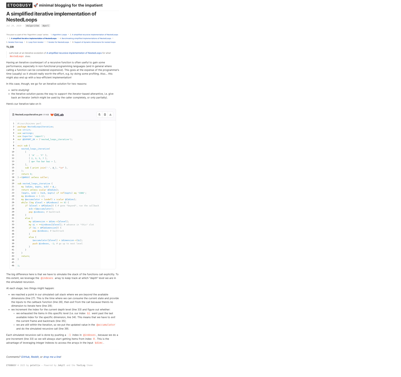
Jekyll (61, 365)
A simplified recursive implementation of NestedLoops (95, 35)
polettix (35, 365)
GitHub (25, 356)
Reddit (35, 356)
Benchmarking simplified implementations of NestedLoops (86, 38)
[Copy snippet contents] (99, 114)
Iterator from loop (15, 42)
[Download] (110, 114)
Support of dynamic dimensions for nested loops (95, 42)
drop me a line (51, 356)
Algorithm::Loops (59, 35)
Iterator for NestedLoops (58, 42)
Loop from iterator (36, 42)
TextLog (80, 365)
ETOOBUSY (19, 5)
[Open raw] (105, 114)
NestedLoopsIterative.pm (29, 114)
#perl (46, 25)
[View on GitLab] (56, 114)
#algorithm (32, 25)
